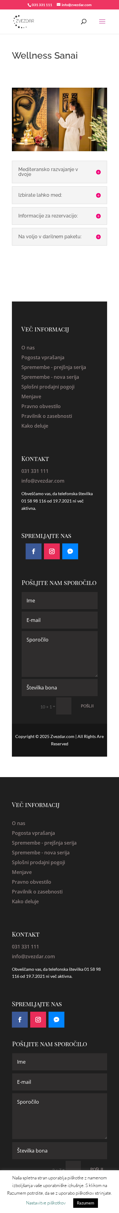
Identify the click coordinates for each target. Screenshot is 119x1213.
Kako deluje (34, 425)
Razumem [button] (85, 1202)
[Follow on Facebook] (33, 551)
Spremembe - (37, 367)
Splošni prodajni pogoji (47, 386)
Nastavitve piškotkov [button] (46, 1203)
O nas (28, 347)
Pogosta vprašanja (42, 357)
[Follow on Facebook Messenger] (70, 551)
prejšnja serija (70, 367)
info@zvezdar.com (42, 480)
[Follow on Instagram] (52, 551)
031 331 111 (35, 471)
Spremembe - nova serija (50, 377)
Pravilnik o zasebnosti (46, 416)
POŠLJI (87, 705)
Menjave (31, 396)
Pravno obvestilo (41, 406)
